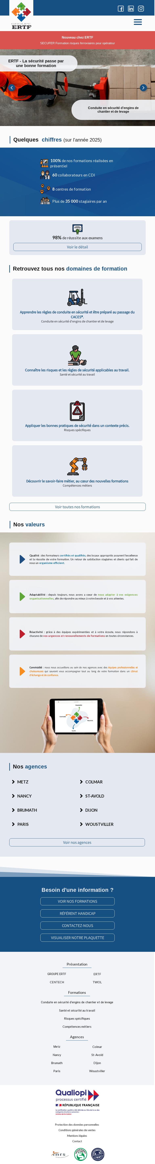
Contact (77, 1141)
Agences (77, 1037)
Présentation (77, 964)
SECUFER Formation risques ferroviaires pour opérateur (77, 43)
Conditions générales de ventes (77, 1130)
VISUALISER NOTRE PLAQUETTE (77, 937)
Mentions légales (77, 1135)
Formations (77, 992)
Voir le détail (77, 247)
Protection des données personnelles (77, 1124)
